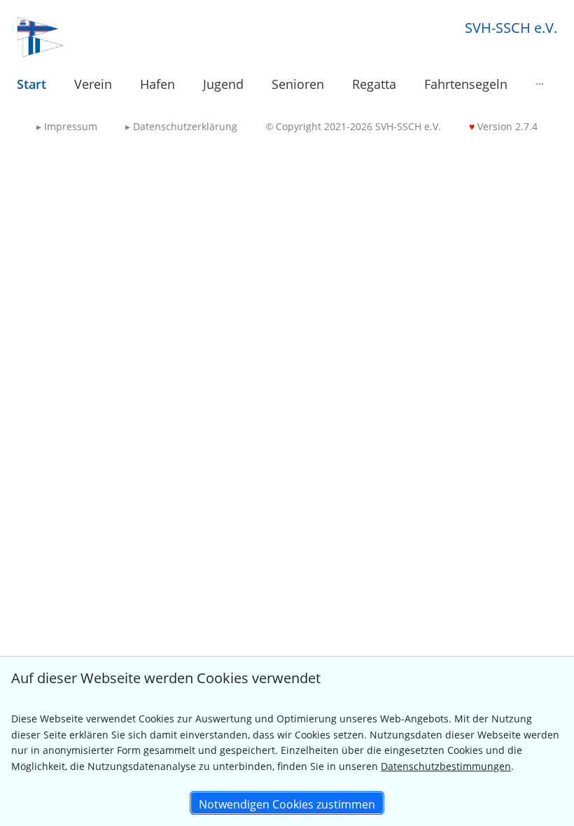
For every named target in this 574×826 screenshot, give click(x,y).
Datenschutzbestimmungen (446, 766)
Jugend (223, 84)
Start (31, 84)
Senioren (298, 84)
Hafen (157, 84)
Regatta (374, 84)
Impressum (66, 126)
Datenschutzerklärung (181, 126)
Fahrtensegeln (465, 84)
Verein (93, 84)
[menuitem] (31, 84)
